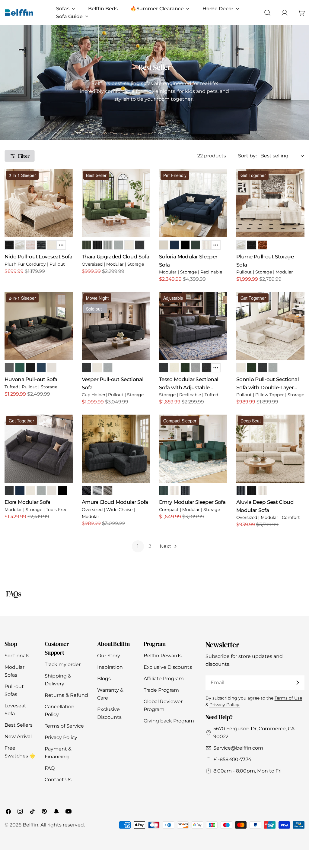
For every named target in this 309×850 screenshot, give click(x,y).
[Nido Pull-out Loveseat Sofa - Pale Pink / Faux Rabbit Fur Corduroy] (30, 245)
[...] (61, 245)
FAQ (50, 768)
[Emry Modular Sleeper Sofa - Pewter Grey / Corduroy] (185, 490)
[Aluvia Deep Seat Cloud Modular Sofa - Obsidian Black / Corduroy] (251, 490)
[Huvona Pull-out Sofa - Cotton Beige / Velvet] (51, 367)
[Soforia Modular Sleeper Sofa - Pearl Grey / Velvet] (163, 245)
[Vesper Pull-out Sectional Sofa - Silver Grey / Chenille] (108, 367)
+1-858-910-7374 (232, 759)
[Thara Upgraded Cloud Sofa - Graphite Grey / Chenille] (139, 245)
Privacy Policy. (224, 704)
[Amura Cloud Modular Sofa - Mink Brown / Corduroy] (108, 490)
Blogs (104, 678)
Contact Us (58, 779)
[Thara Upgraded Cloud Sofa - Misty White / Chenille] (129, 245)
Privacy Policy (61, 737)
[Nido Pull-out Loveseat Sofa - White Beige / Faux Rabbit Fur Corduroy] (19, 245)
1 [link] (138, 546)
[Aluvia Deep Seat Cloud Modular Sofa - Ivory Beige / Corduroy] (262, 490)
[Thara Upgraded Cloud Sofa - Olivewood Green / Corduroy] (86, 245)
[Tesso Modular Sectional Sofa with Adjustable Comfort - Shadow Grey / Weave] (206, 367)
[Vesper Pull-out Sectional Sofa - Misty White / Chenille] (97, 367)
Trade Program (161, 690)
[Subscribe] (297, 682)
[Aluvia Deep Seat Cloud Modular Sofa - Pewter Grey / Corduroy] (241, 490)
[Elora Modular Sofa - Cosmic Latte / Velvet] (51, 490)
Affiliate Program (164, 678)
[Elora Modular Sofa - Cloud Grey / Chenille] (41, 490)
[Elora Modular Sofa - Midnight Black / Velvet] (62, 490)
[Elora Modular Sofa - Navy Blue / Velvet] (19, 490)
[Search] (267, 13)
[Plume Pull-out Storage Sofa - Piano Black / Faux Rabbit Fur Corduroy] (251, 245)
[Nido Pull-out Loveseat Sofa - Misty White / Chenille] (51, 245)
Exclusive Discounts (168, 667)
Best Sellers (19, 725)
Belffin (30, 825)
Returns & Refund (66, 695)
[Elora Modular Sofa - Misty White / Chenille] (30, 490)
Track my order (63, 664)
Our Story (108, 656)
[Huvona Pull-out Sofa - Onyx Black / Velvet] (30, 367)
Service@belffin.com (238, 748)
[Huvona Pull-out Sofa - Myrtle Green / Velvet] (19, 367)
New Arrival (18, 736)
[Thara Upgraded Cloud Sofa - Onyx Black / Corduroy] (97, 245)
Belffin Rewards (163, 656)
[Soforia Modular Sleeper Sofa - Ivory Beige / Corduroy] (206, 245)
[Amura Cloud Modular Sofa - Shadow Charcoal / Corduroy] (86, 490)
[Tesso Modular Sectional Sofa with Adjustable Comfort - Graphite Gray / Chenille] (163, 367)
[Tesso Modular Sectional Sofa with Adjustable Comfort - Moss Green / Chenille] (185, 367)
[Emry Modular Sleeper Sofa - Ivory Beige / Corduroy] (174, 490)
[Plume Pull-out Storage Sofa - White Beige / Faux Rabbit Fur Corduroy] (241, 245)
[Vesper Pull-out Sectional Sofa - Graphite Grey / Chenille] (86, 367)
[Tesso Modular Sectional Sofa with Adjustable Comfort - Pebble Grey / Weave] (195, 367)
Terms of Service (64, 726)
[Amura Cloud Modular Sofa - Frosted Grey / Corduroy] (97, 490)
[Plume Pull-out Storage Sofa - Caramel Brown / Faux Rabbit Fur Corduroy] (262, 245)
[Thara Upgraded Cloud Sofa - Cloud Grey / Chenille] (118, 245)
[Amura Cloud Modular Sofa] (116, 449)
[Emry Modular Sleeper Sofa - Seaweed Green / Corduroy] (163, 490)
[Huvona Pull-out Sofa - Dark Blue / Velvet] (41, 367)
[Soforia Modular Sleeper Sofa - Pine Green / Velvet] (195, 245)
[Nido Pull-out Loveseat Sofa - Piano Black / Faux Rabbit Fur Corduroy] (9, 245)
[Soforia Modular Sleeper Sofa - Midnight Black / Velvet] (185, 245)
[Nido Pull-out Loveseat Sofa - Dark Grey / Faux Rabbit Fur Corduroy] (41, 245)
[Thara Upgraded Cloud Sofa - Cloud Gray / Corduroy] (108, 245)
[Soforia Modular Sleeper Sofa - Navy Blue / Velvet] (174, 245)
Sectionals (17, 656)
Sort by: (247, 156)
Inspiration (110, 667)
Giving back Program (169, 721)
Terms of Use (288, 698)
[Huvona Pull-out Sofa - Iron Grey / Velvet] (9, 367)
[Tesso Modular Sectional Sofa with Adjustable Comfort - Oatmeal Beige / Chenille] (174, 367)
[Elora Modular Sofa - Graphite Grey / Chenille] (9, 490)
